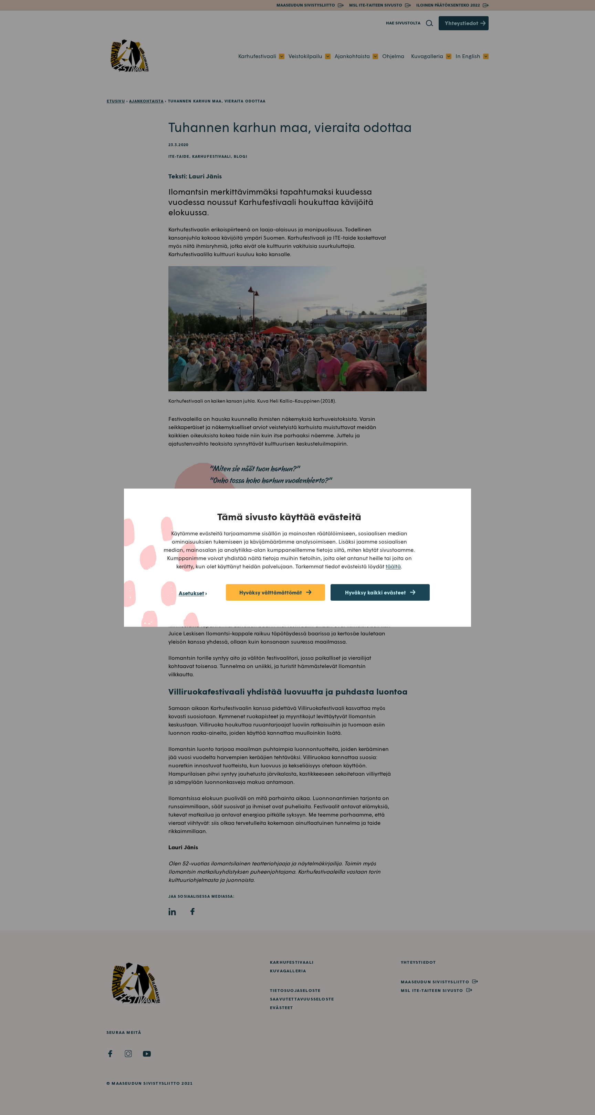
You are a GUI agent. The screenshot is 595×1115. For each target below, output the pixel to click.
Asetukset (191, 593)
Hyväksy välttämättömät (270, 592)
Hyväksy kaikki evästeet (375, 592)
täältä (393, 566)
